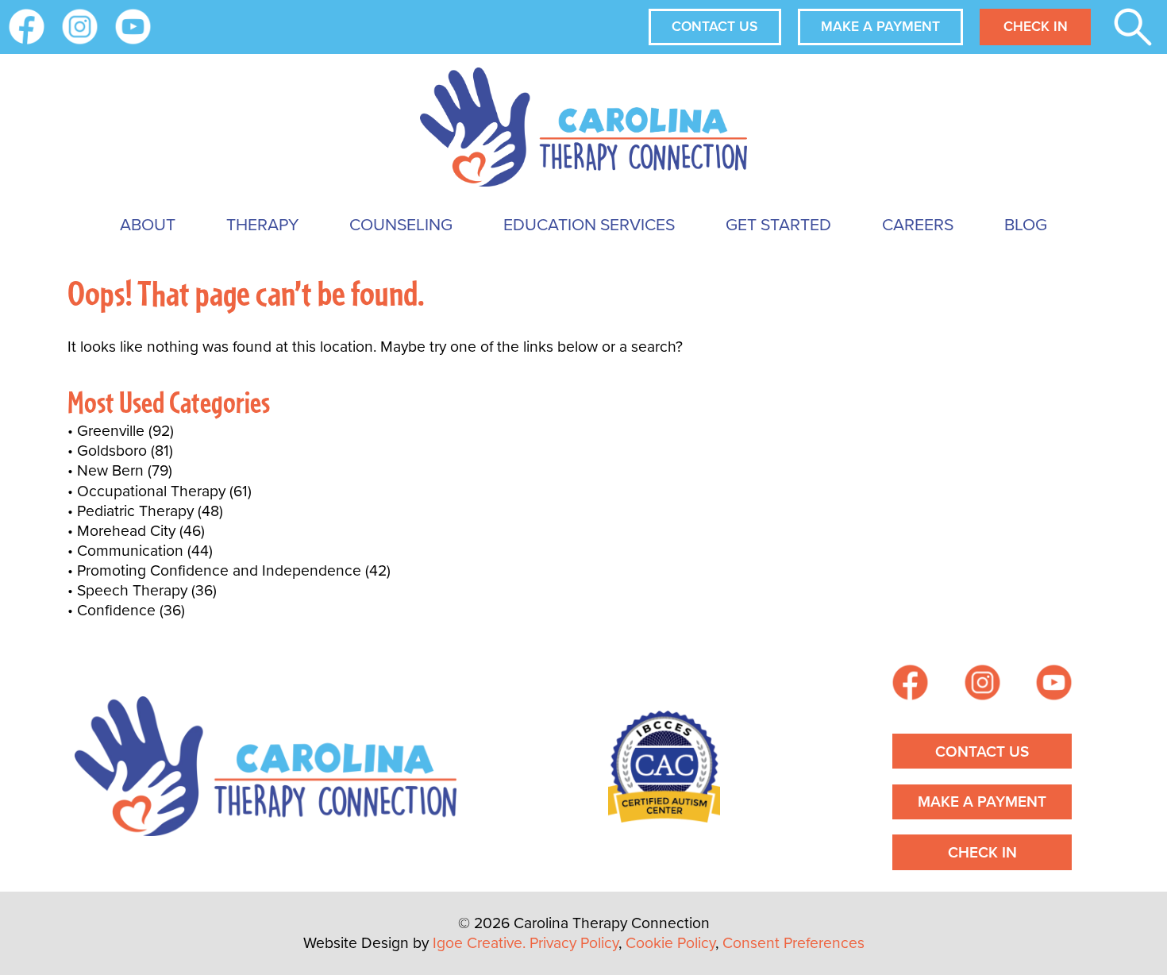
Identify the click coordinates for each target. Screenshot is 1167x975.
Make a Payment (982, 801)
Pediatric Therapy (135, 510)
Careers (917, 224)
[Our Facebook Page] (910, 685)
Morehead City (126, 530)
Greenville (110, 430)
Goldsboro (112, 450)
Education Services (589, 224)
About (147, 224)
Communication (130, 550)
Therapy (262, 224)
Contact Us (714, 26)
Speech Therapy (132, 590)
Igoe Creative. (479, 942)
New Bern (110, 470)
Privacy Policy (574, 942)
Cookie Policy (670, 942)
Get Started (778, 224)
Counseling (401, 224)
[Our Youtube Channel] (133, 26)
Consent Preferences (793, 942)
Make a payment (880, 26)
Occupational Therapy (151, 491)
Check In (1035, 26)
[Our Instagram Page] (79, 26)
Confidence (116, 610)
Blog (1025, 224)
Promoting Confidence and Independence (219, 570)
